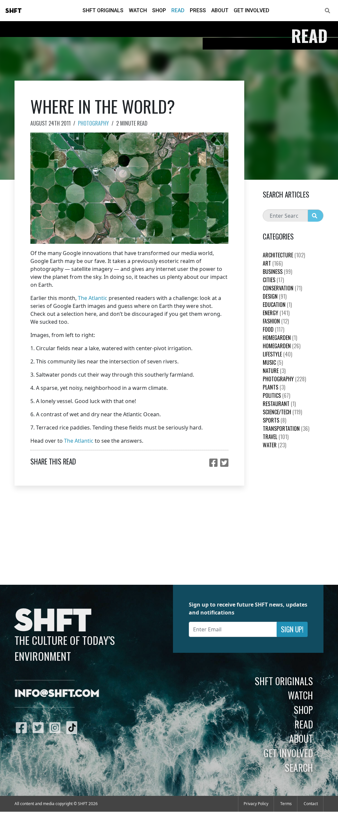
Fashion (276, 321)
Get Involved (251, 10)
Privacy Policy (256, 803)
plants (274, 387)
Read (178, 10)
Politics (276, 395)
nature (274, 371)
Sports (274, 420)
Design (275, 296)
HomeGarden (280, 338)
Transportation (286, 428)
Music (273, 362)
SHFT (13, 11)
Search (299, 767)
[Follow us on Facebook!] (23, 727)
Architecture (284, 255)
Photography (93, 123)
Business (277, 272)
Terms (286, 803)
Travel (275, 437)
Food (273, 329)
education (277, 305)
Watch (138, 10)
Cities (273, 280)
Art (273, 263)
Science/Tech (282, 412)
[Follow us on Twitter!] (40, 727)
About (219, 10)
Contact (311, 803)
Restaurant (279, 404)
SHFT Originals (103, 10)
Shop (159, 10)
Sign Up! (292, 629)
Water (274, 445)
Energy (276, 313)
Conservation (282, 288)
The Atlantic (92, 298)
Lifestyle (277, 354)
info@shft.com (57, 693)
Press (198, 10)
